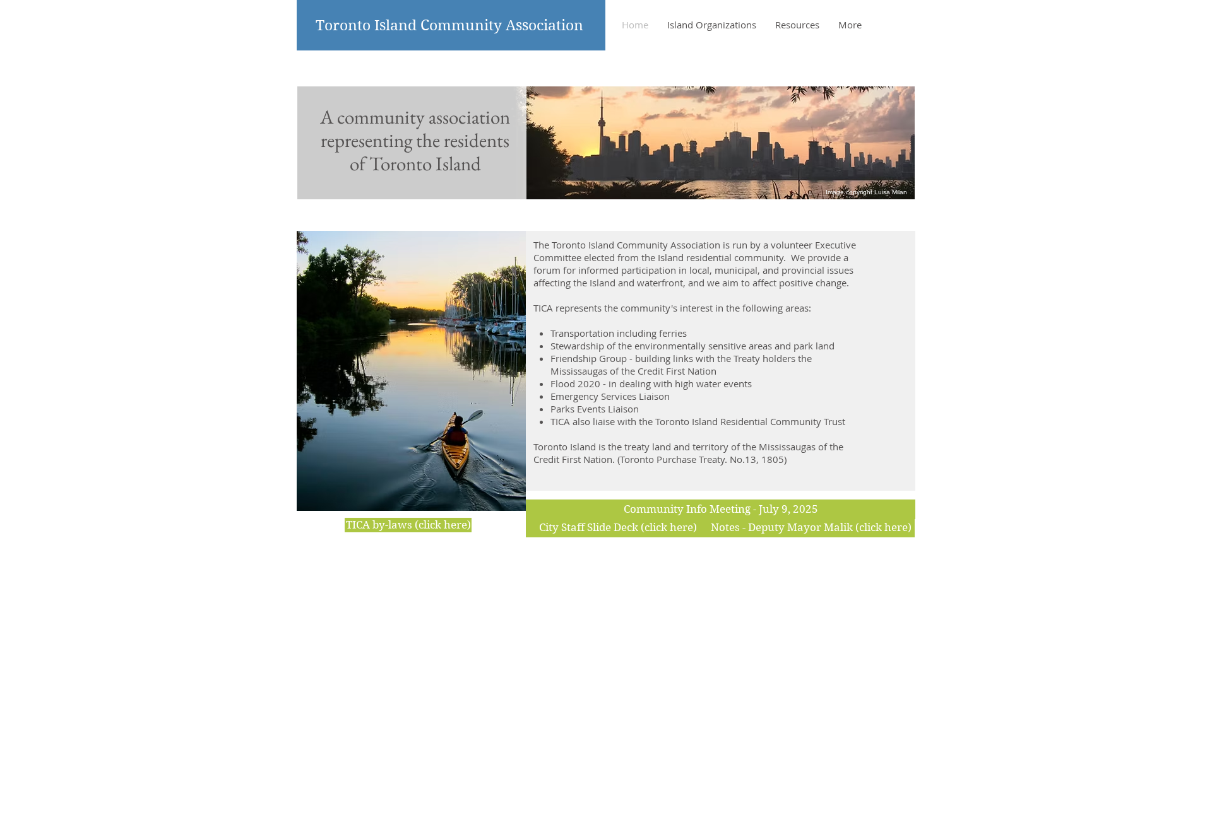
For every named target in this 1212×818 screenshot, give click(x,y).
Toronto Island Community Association (449, 25)
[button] (720, 509)
